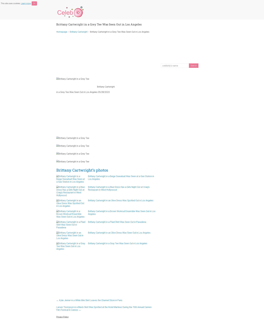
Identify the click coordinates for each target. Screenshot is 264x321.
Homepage (61, 32)
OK (34, 3)
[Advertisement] (105, 55)
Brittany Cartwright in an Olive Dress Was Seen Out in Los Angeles (119, 232)
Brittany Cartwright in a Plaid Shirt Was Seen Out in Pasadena (117, 222)
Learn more (26, 3)
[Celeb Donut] (70, 7)
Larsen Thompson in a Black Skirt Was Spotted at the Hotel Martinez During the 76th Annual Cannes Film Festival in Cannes (104, 308)
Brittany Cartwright (78, 32)
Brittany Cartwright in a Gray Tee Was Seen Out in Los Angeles (117, 243)
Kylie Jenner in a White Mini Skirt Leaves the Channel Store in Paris (89, 300)
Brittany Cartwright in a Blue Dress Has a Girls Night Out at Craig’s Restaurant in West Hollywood (119, 188)
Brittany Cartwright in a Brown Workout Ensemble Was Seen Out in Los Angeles (121, 212)
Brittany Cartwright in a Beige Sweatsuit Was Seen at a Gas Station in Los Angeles (121, 177)
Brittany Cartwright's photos (82, 170)
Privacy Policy (62, 317)
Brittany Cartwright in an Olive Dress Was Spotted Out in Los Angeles (120, 200)
